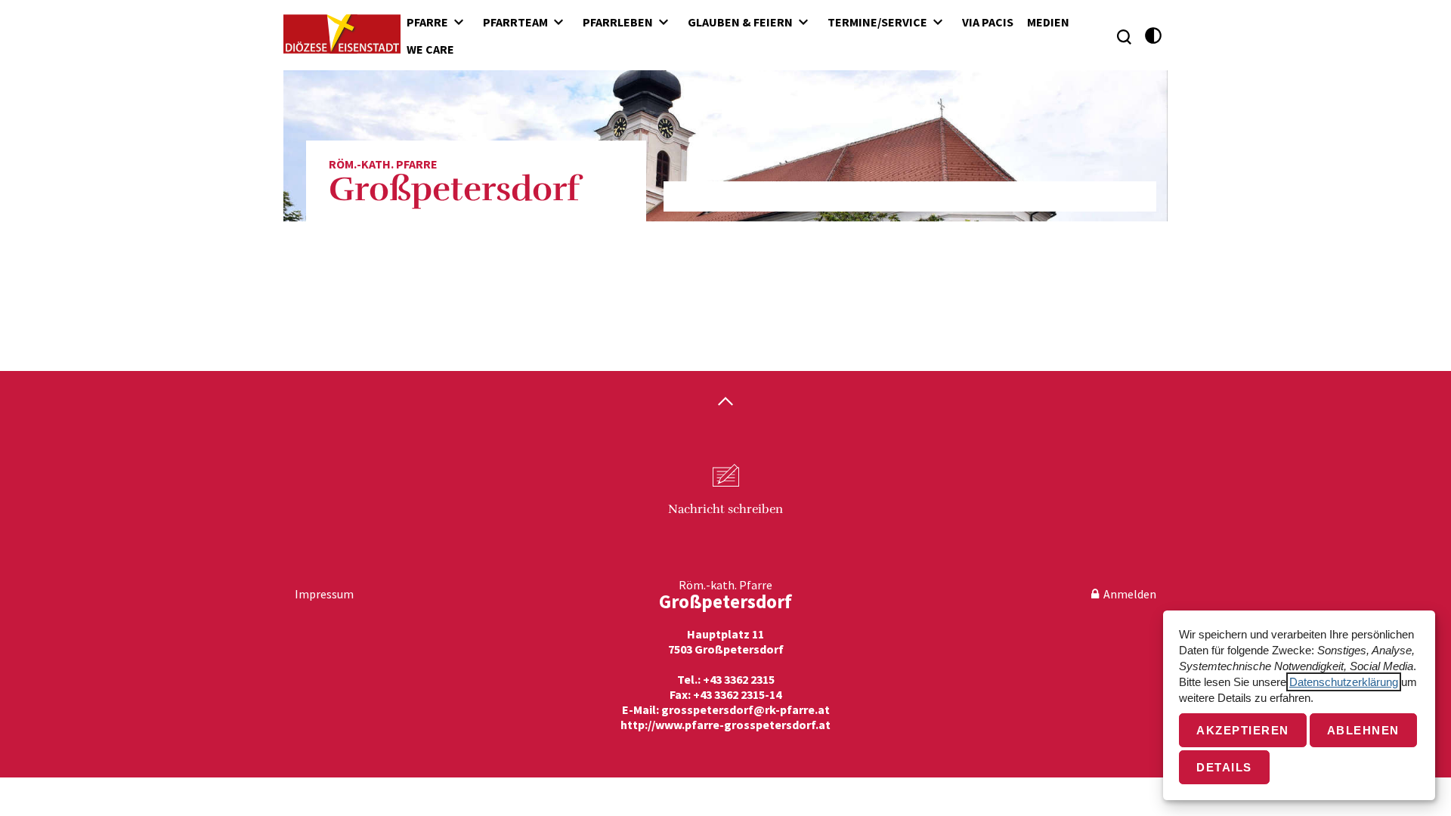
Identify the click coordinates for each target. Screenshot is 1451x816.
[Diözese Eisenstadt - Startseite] (342, 34)
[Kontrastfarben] (1153, 36)
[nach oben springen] (725, 403)
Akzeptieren (1242, 730)
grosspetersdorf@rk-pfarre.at (745, 709)
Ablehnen (1363, 730)
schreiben (725, 509)
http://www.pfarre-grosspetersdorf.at (725, 724)
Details (1224, 767)
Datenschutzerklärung (1343, 681)
